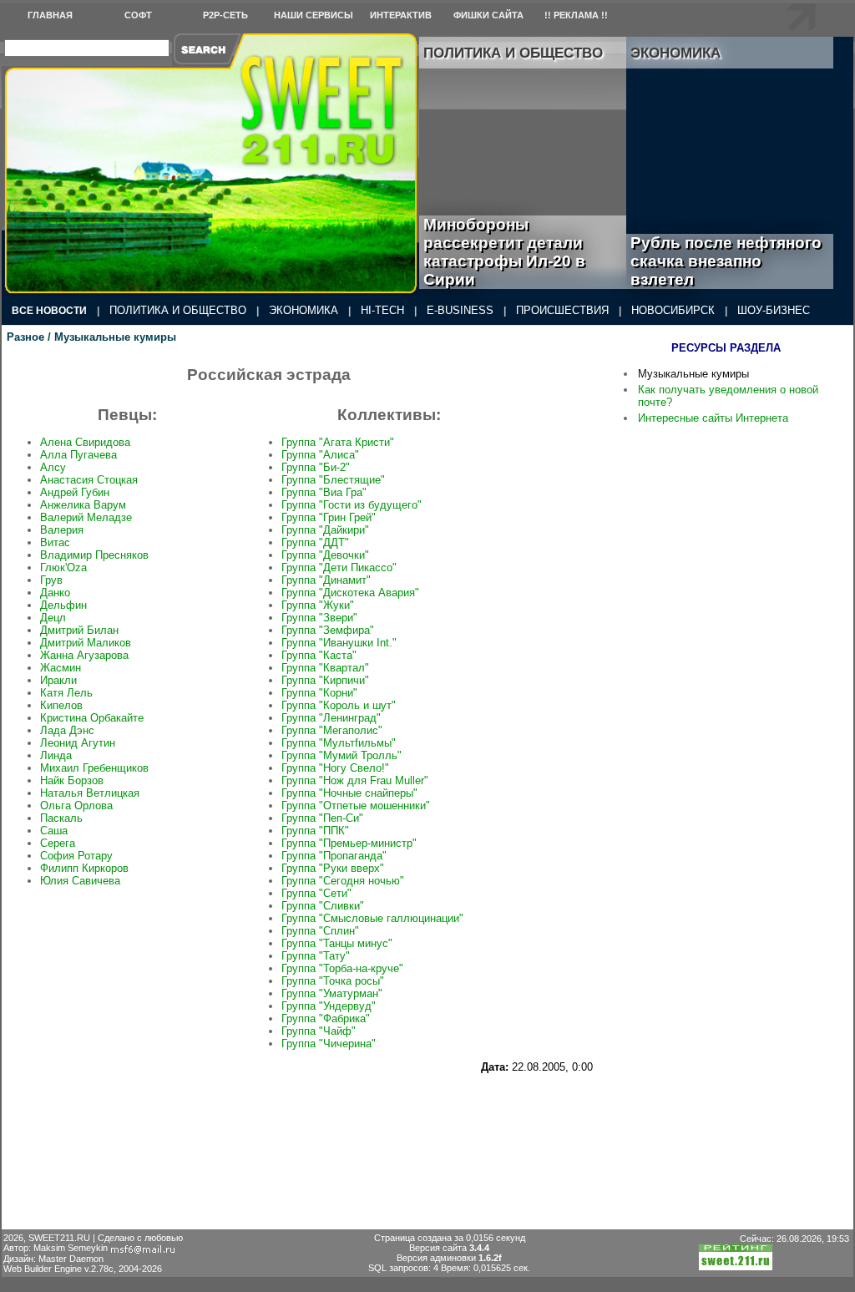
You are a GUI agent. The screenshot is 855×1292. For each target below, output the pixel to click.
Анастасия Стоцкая (89, 480)
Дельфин (63, 605)
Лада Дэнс (67, 730)
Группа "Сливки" (322, 905)
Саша (54, 830)
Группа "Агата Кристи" (337, 442)
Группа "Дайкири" (325, 530)
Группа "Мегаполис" (331, 730)
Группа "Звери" (319, 617)
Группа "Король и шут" (338, 705)
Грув (51, 580)
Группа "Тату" (315, 956)
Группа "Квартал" (325, 667)
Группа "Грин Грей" (328, 517)
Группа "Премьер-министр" (349, 843)
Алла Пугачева (78, 454)
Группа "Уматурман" (331, 993)
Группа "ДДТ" (315, 542)
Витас (55, 542)
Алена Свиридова (85, 442)
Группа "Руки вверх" (332, 868)
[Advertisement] (300, 1115)
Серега (57, 843)
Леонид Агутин (77, 743)
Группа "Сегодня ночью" (342, 880)
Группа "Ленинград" (331, 718)
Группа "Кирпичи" (325, 680)
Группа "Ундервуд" (328, 1006)
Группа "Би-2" (315, 467)
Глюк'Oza (63, 567)
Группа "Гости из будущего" (351, 505)
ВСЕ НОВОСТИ (49, 311)
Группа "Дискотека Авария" (350, 592)
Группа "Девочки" (325, 555)
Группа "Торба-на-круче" (342, 968)
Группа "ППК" (315, 830)
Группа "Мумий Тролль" (341, 755)
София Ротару (76, 855)
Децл (53, 617)
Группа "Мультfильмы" (338, 743)
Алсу (53, 467)
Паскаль (61, 818)
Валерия (61, 530)
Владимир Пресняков (94, 555)
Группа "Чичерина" (328, 1043)
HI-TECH (382, 310)
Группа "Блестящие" (333, 480)
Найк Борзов (72, 780)
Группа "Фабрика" (325, 1018)
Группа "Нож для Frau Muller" (354, 780)
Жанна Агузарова (84, 655)
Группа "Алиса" (320, 454)
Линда (56, 755)
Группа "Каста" (319, 655)
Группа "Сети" (316, 893)
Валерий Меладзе (86, 517)
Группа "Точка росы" (332, 981)
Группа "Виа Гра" (324, 492)
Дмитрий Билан (79, 630)
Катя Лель (66, 693)
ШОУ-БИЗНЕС (773, 310)
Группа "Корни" (319, 693)
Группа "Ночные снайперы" (349, 793)
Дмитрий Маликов (85, 642)
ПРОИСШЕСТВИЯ (562, 310)
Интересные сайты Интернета (713, 418)
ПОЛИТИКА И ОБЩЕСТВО (177, 310)
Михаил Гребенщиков (94, 768)
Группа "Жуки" (317, 605)
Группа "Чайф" (318, 1031)
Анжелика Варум (83, 505)
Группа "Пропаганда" (334, 855)
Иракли (58, 680)
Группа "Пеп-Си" (322, 818)
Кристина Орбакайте (92, 718)
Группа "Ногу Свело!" (335, 768)
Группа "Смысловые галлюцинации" (372, 918)
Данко (55, 592)
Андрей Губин (74, 492)
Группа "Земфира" (327, 630)
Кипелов (61, 705)
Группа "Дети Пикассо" (339, 567)
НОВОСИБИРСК (673, 310)
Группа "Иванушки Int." (339, 642)
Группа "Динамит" (326, 580)
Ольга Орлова (76, 805)
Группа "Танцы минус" (336, 943)
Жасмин (60, 667)
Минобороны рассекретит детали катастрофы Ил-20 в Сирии (504, 251)
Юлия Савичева (80, 880)
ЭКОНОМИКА (303, 310)
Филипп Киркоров (84, 868)
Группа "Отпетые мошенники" (355, 805)
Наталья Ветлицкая (89, 793)
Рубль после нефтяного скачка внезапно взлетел (726, 261)
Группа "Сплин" (320, 931)
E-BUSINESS (460, 310)
